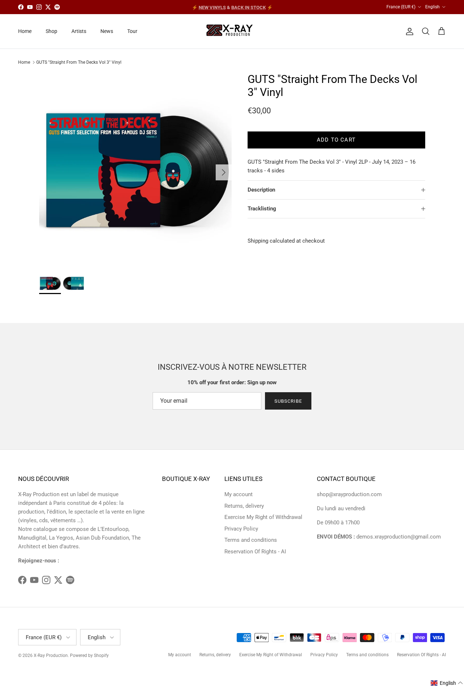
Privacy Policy (241, 528)
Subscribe (288, 401)
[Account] (408, 31)
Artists (78, 31)
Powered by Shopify (89, 655)
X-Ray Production (51, 655)
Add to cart (336, 140)
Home (25, 31)
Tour (132, 31)
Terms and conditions (250, 540)
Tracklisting (262, 208)
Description (261, 190)
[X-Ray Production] (232, 31)
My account (238, 494)
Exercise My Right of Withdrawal (263, 517)
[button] (447, 683)
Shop (51, 31)
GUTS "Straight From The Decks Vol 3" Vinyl (78, 62)
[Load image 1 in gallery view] (135, 169)
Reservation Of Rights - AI (255, 551)
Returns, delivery (244, 506)
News (106, 31)
